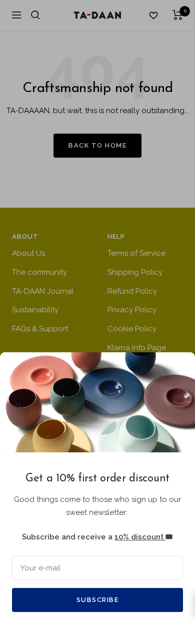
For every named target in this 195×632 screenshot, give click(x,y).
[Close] (179, 367)
